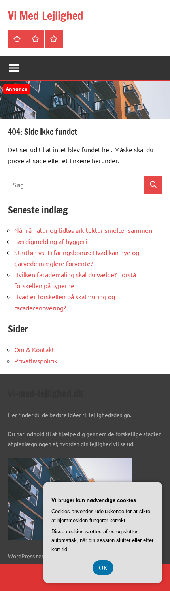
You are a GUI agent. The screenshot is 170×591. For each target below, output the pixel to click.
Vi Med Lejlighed (45, 15)
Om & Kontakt (34, 349)
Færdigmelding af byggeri (50, 241)
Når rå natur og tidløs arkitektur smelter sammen (83, 230)
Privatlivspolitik (35, 360)
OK (103, 567)
